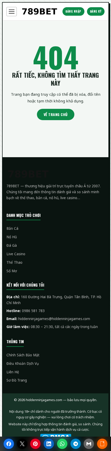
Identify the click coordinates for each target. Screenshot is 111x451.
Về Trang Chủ (56, 114)
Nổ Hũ (11, 237)
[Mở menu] (11, 11)
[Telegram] (75, 444)
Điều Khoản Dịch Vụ (22, 363)
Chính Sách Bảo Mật (22, 355)
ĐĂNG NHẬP (73, 11)
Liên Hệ (12, 372)
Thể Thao (14, 262)
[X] (22, 444)
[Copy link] (102, 444)
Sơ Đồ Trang (16, 380)
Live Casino (15, 254)
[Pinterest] (35, 444)
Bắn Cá (12, 228)
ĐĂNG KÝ (96, 11)
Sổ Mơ (11, 271)
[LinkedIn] (49, 444)
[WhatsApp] (62, 444)
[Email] (89, 444)
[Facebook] (9, 444)
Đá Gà (11, 245)
